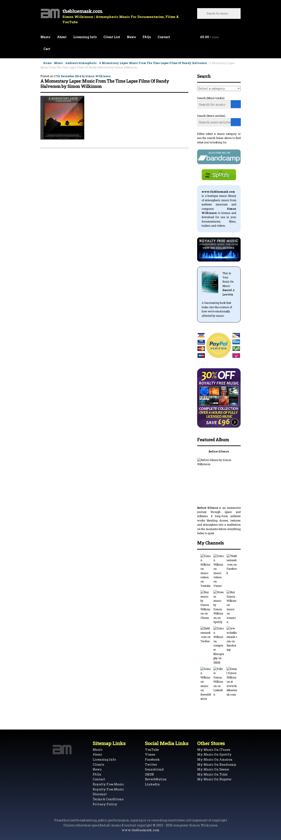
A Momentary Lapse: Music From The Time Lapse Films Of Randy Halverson (153, 63)
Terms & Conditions (108, 799)
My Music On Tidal (212, 774)
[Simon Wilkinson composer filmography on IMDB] (218, 645)
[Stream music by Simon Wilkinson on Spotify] (218, 607)
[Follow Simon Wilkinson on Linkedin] (218, 682)
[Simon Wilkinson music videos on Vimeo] (218, 571)
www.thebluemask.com (140, 830)
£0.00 (209, 37)
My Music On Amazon (214, 759)
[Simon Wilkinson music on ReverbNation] (205, 684)
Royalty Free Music (108, 784)
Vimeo (150, 754)
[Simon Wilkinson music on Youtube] (205, 571)
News (131, 37)
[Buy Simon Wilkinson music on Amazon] (232, 607)
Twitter (151, 764)
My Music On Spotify (214, 754)
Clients (98, 764)
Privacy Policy (105, 804)
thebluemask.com (82, 11)
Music (45, 37)
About (62, 37)
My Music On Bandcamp (216, 764)
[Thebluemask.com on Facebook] (232, 564)
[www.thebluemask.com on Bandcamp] (232, 639)
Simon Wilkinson (98, 76)
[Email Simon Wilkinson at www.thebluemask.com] (232, 682)
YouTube (152, 749)
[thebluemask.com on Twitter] (205, 634)
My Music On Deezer (213, 769)
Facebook (152, 759)
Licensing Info (85, 37)
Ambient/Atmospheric (81, 63)
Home (47, 63)
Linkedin (152, 784)
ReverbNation (156, 779)
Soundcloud (154, 769)
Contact (164, 37)
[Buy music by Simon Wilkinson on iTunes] (205, 605)
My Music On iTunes (213, 749)
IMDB (149, 774)
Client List (111, 37)
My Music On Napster (214, 779)
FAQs (146, 37)
